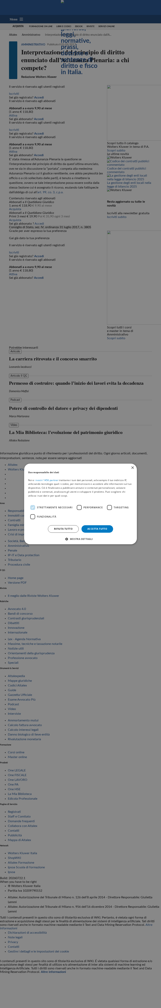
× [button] (132, 467)
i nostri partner (46, 480)
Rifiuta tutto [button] (63, 528)
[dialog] (80, 504)
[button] (80, 539)
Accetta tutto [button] (97, 528)
